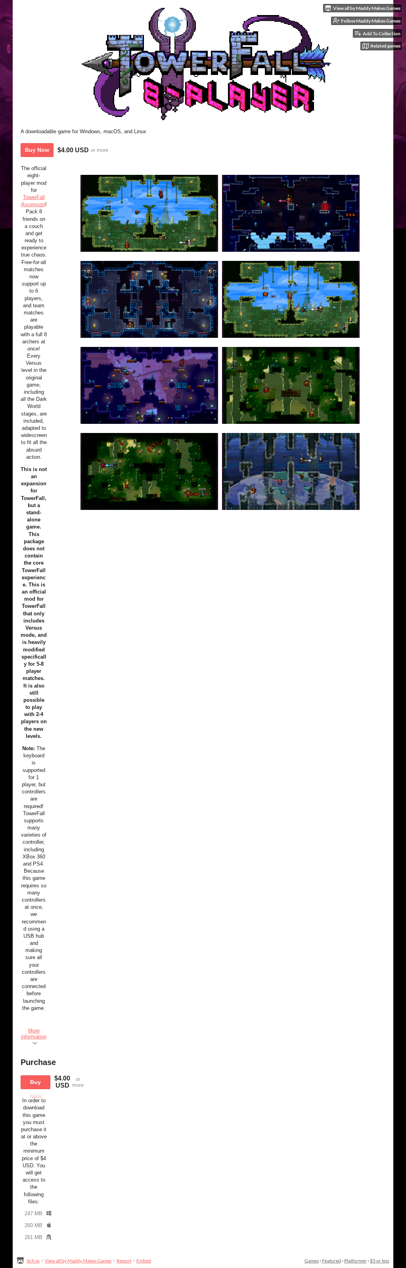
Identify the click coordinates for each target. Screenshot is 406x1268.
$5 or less (379, 1261)
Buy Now (37, 150)
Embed (143, 1261)
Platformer (355, 1261)
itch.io (33, 1261)
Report (124, 1261)
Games (311, 1261)
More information (33, 1034)
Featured (331, 1261)
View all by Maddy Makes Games (78, 1261)
